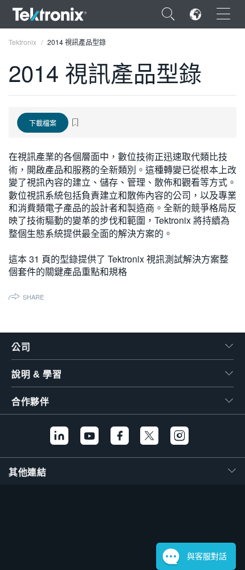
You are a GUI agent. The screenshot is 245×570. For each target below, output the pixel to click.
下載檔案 (42, 123)
